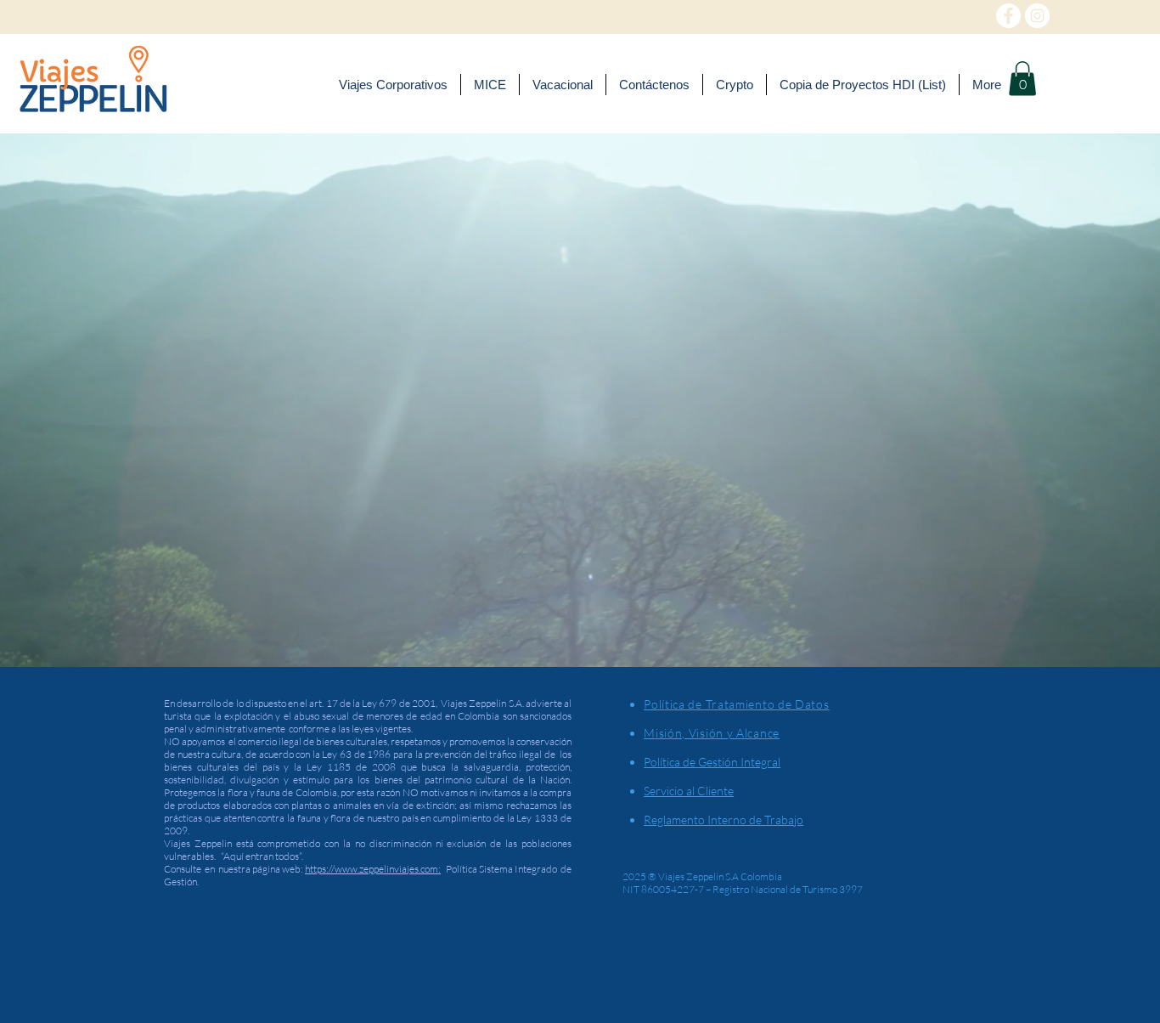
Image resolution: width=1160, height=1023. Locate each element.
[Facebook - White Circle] (1008, 15)
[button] (1022, 78)
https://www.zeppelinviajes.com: (373, 868)
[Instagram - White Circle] (1037, 15)
